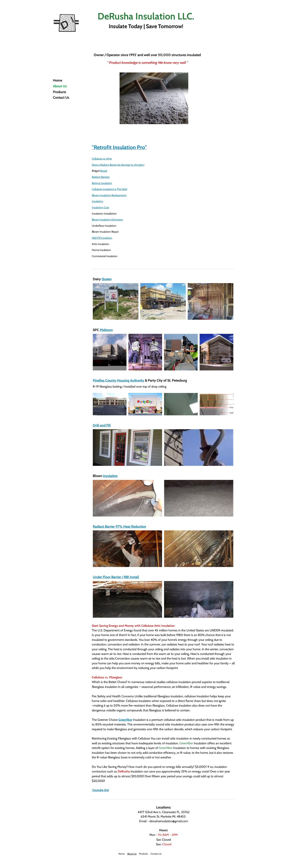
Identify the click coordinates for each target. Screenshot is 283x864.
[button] (115, 301)
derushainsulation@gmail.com (168, 821)
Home (57, 80)
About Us (60, 86)
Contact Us (61, 97)
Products (59, 92)
